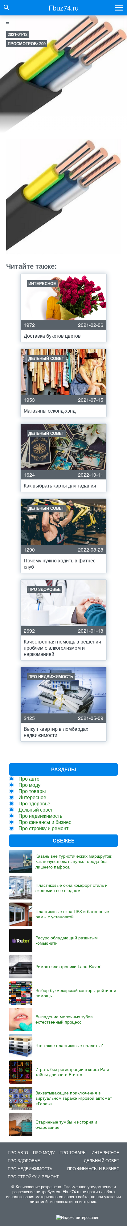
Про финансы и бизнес (44, 821)
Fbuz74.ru (64, 7)
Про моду (29, 784)
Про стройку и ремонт (43, 828)
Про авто (28, 778)
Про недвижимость (40, 815)
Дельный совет (35, 809)
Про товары (32, 791)
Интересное (32, 797)
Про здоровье (34, 803)
